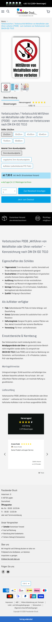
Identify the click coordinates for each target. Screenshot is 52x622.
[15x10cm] (7, 137)
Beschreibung (10, 97)
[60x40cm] (43, 137)
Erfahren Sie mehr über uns (10, 559)
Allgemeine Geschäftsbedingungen (26, 608)
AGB (17, 602)
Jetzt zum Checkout (26, 199)
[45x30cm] (31, 137)
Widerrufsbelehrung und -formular (32, 602)
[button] (5, 454)
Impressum (9, 602)
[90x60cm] (19, 144)
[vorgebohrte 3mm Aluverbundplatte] (16, 162)
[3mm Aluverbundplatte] (12, 156)
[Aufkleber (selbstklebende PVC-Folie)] (17, 169)
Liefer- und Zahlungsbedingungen (19, 605)
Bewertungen (19, 104)
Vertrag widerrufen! (26, 619)
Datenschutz (37, 605)
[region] (26, 454)
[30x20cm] (19, 137)
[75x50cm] (7, 144)
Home (3, 21)
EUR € (25, 583)
